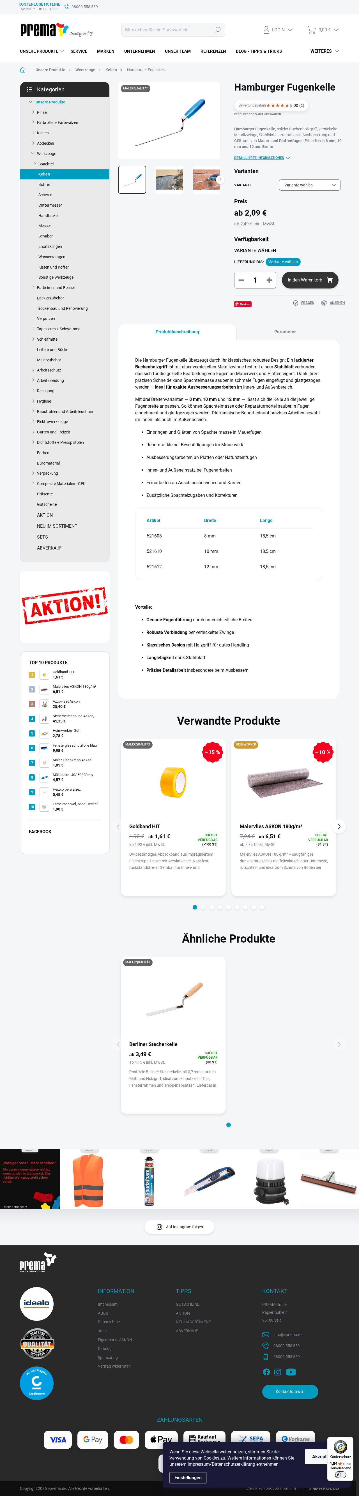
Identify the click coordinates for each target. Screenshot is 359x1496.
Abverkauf (49, 548)
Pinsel (42, 112)
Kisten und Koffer (53, 267)
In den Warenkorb (305, 280)
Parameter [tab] (285, 331)
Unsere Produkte (50, 102)
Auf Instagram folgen (184, 1227)
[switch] (340, 1474)
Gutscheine (47, 504)
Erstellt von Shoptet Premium (270, 1488)
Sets (42, 537)
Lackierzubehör (50, 298)
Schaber (45, 236)
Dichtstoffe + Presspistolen (60, 442)
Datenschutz (109, 1322)
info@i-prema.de (287, 1334)
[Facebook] (266, 1371)
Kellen (44, 174)
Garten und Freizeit (53, 432)
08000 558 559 (286, 1345)
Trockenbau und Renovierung (62, 308)
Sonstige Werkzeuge (55, 277)
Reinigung (45, 391)
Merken (245, 304)
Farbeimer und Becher (56, 287)
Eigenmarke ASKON (115, 1340)
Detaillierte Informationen (259, 158)
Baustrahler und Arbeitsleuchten (65, 411)
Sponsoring (108, 1357)
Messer (44, 225)
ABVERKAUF (187, 1331)
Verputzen (46, 318)
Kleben (43, 133)
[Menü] (350, 1440)
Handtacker (48, 215)
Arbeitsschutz (49, 370)
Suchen (217, 29)
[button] (195, 907)
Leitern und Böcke (52, 349)
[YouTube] (291, 1371)
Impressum (108, 1304)
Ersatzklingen (50, 246)
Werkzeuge (46, 153)
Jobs (102, 1331)
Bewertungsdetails (252, 105)
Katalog (105, 1348)
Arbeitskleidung (50, 380)
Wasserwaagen (51, 257)
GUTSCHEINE (187, 1304)
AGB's (103, 1313)
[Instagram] (277, 1371)
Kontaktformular (290, 1391)
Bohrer (44, 184)
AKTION (183, 1313)
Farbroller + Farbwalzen (57, 122)
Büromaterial (48, 463)
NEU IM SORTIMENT (193, 1322)
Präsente (45, 494)
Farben (43, 453)
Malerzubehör (49, 360)
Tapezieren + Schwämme (58, 329)
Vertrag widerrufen (114, 1366)
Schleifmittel (47, 339)
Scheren (45, 195)
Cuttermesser (50, 205)
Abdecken (45, 143)
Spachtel (46, 164)
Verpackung (47, 473)
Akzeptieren (324, 1456)
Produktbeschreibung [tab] (177, 331)
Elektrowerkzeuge (52, 421)
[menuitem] (42, 51)
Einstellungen (188, 1477)
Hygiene (44, 401)
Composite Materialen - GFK (61, 483)
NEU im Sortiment (57, 526)
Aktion (45, 515)
